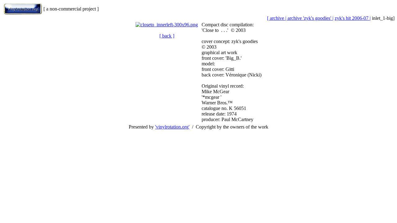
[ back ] (166, 35)
